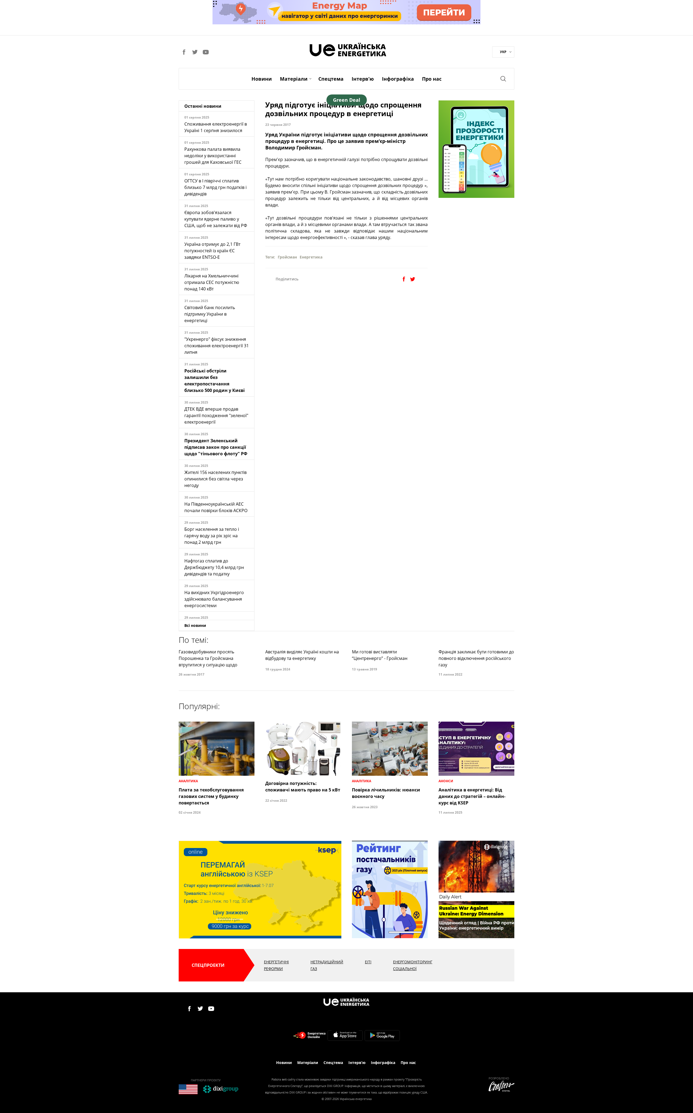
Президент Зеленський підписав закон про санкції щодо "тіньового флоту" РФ (215, 447)
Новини (261, 79)
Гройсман (287, 257)
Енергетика (311, 257)
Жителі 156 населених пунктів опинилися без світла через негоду (215, 478)
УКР (503, 52)
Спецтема (331, 79)
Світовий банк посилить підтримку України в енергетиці (209, 314)
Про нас (432, 79)
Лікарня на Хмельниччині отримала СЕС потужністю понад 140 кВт (211, 282)
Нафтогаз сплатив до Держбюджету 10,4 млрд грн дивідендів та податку (214, 567)
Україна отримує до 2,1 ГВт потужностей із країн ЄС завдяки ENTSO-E (212, 250)
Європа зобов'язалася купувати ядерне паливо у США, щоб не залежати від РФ (215, 218)
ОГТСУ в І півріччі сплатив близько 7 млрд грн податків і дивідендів (215, 187)
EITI (368, 961)
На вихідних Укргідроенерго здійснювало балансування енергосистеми (214, 599)
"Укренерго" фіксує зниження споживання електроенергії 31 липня (216, 345)
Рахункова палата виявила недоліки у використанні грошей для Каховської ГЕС (212, 155)
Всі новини (195, 625)
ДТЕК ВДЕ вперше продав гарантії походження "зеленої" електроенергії (216, 415)
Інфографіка (398, 79)
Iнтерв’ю (363, 79)
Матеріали (294, 79)
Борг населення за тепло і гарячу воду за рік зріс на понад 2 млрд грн (211, 535)
